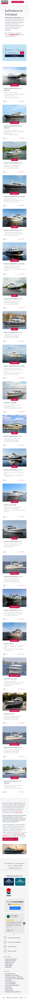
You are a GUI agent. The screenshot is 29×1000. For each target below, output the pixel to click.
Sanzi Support (9, 964)
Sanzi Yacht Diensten (11, 959)
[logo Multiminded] (25, 997)
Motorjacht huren (10, 974)
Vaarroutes (8, 980)
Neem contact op (9, 839)
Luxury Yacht (8, 988)
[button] (5, 923)
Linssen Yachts (18, 812)
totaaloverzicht (14, 34)
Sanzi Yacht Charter (10, 960)
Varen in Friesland (10, 983)
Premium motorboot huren (12, 992)
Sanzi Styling (8, 965)
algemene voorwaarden (12, 997)
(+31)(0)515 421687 (17, 865)
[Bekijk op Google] (8, 916)
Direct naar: (7, 971)
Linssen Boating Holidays (12, 985)
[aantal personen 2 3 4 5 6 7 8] (12, 53)
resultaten (15, 56)
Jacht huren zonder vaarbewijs (13, 977)
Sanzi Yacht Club (9, 962)
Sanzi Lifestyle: (7, 956)
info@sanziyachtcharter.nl (15, 868)
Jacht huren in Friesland (12, 975)
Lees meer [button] (9, 927)
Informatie (8, 987)
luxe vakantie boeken (17, 1)
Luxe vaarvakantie (10, 982)
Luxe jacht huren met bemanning (14, 978)
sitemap (21, 997)
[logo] (5, 2)
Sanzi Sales (8, 967)
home (3, 997)
